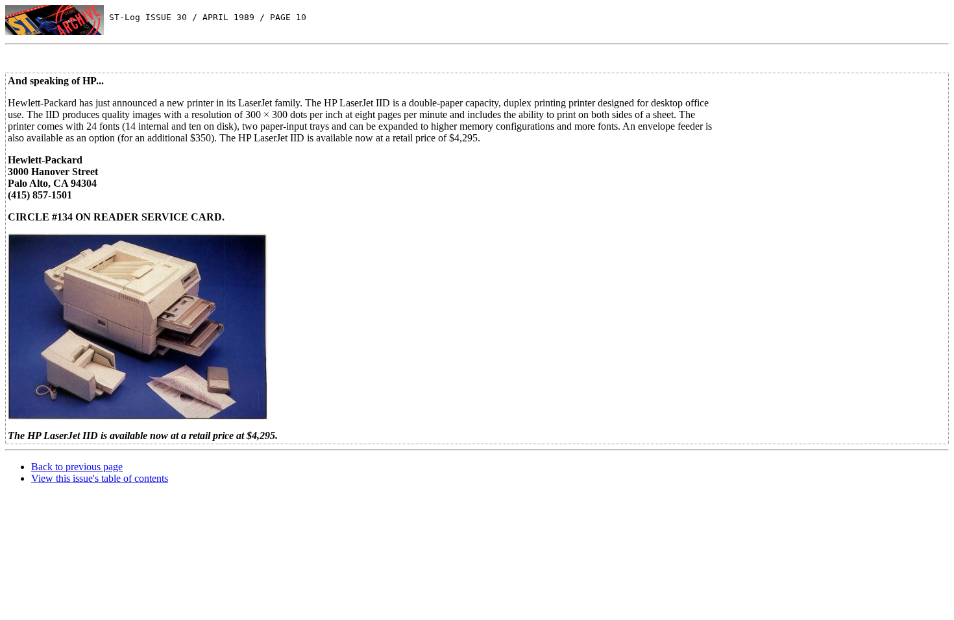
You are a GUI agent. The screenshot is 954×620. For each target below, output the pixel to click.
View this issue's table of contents (99, 478)
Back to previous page (77, 466)
